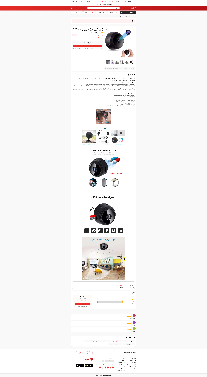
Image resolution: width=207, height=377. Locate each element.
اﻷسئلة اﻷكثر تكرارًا (121, 370)
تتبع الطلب (73, 1)
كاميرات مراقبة (120, 283)
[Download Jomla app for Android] (89, 365)
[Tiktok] (105, 367)
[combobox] (110, 1)
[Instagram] (110, 367)
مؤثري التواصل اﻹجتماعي (131, 364)
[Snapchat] (100, 367)
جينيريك (121, 285)
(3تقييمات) (93, 32)
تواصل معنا (134, 358)
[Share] (107, 29)
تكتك (135, 368)
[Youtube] (102, 367)
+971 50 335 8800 (128, 1)
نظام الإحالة (134, 362)
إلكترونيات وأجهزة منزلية (126, 16)
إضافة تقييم (83, 304)
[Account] (75, 8)
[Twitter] (108, 367)
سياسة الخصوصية (121, 364)
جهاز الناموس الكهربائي (131, 366)
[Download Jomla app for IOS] (80, 365)
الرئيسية (134, 16)
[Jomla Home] (133, 8)
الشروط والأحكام (122, 368)
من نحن (123, 358)
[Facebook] (113, 367)
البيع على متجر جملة (132, 360)
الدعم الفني (88, 1)
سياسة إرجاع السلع (121, 362)
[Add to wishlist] (109, 29)
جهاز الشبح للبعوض (132, 370)
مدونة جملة (123, 360)
